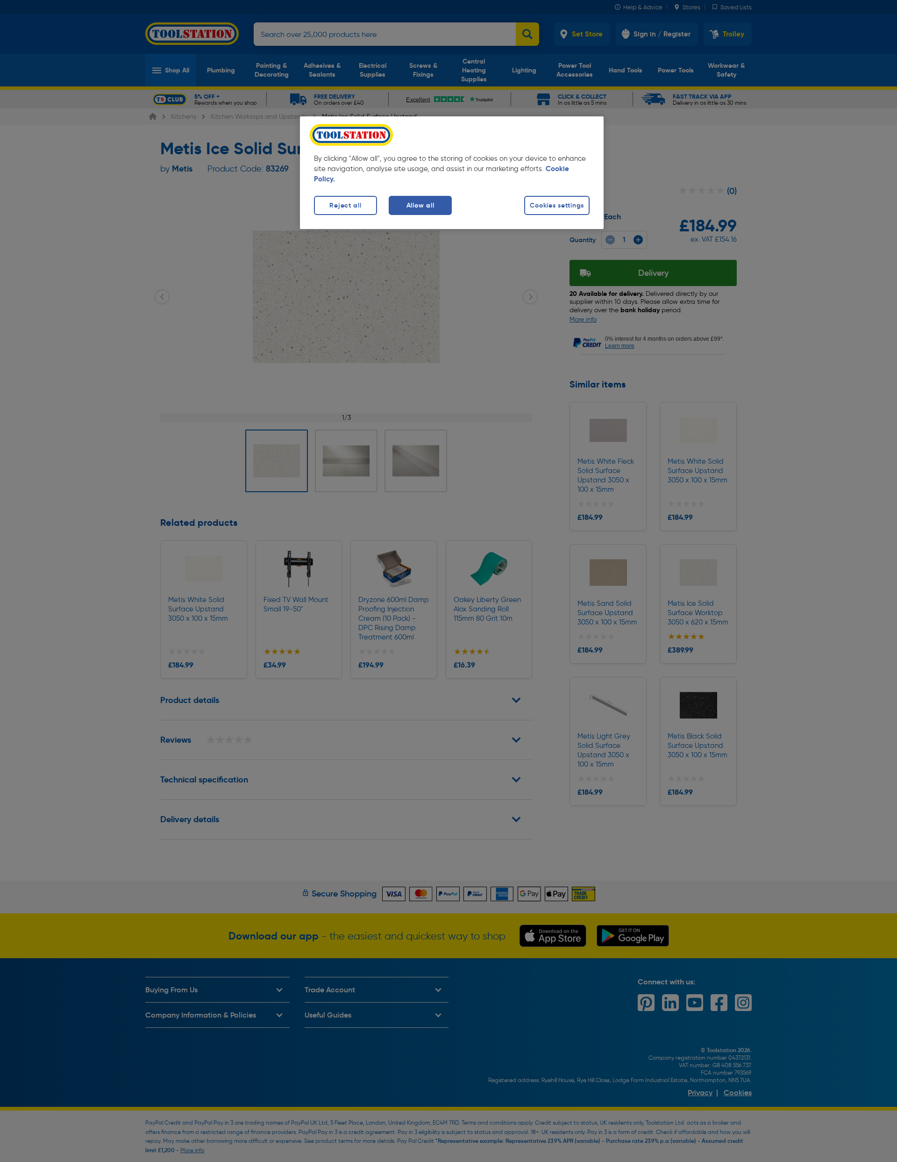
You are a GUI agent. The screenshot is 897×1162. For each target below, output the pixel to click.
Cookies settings (557, 205)
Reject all (345, 205)
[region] (452, 172)
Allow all (420, 205)
